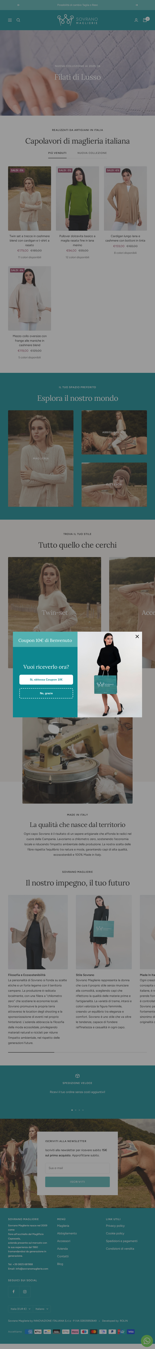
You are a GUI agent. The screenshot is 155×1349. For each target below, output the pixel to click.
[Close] (137, 636)
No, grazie (46, 693)
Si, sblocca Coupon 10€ (46, 679)
